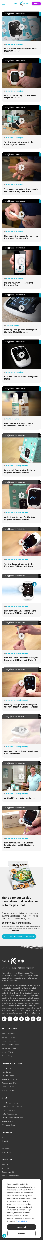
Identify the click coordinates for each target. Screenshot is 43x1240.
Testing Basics (12, 325)
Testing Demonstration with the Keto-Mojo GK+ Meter (19, 143)
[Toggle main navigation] (4, 3)
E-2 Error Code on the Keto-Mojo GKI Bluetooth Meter (21, 752)
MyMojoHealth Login (10, 1079)
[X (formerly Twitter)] (33, 1018)
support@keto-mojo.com (23, 968)
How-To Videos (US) (14, 44)
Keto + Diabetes (8, 1037)
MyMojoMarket (8, 1121)
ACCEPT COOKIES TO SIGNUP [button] (19, 936)
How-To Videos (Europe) (17, 466)
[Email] (38, 1018)
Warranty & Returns (10, 1090)
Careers (5, 1145)
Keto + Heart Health (10, 1041)
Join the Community (10, 1103)
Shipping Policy (8, 1087)
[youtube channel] (21, 1018)
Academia (5, 1165)
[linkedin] (4, 1018)
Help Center (7, 1072)
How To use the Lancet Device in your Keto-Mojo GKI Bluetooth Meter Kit (21, 658)
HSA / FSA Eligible (9, 1110)
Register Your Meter (10, 1083)
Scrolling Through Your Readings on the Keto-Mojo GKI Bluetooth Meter (21, 705)
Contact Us (6, 1068)
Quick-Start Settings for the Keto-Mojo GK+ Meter (20, 96)
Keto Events (7, 1148)
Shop (36, 3)
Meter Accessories (9, 1114)
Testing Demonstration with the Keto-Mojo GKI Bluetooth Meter (19, 565)
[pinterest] (27, 1018)
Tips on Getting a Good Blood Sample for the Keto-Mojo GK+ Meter (21, 190)
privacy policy (15, 930)
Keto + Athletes (8, 1034)
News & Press (7, 1152)
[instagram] (15, 1018)
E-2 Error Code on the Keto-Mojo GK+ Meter (21, 377)
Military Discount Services (12, 1118)
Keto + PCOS (7, 1052)
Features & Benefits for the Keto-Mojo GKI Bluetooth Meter (19, 471)
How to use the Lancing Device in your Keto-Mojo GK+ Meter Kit (21, 237)
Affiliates (5, 1168)
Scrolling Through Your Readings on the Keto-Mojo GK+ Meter (20, 330)
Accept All (21, 1227)
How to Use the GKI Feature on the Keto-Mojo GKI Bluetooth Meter (20, 612)
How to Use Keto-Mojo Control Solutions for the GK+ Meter (18, 424)
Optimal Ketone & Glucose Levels (19, 798)
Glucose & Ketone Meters (12, 1106)
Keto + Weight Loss (10, 1056)
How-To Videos (8, 1076)
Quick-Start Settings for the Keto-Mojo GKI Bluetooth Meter (20, 518)
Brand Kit (6, 1141)
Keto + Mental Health (10, 1045)
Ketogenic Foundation (10, 1176)
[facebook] (10, 1018)
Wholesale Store (8, 1125)
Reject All (21, 1233)
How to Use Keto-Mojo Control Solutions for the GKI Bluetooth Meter (19, 845)
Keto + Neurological (10, 1048)
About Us (5, 1137)
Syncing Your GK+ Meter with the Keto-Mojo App (19, 284)
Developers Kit (8, 1172)
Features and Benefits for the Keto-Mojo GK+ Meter (20, 49)
